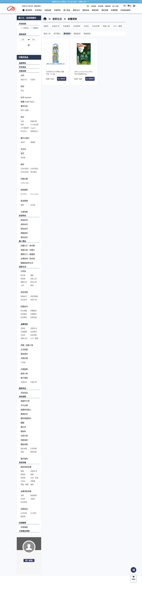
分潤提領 (93, 6)
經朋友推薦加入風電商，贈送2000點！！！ (70, 2)
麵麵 (22, 423)
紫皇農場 (24, 201)
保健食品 (24, 509)
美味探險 (22, 397)
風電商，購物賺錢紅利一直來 (41, 592)
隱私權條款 (87, 593)
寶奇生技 (24, 106)
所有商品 (22, 67)
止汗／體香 (117, 26)
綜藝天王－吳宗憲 (28, 246)
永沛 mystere (26, 97)
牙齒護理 (66, 26)
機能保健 (24, 444)
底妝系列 (24, 224)
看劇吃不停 (25, 401)
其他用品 (24, 393)
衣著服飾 (24, 369)
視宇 (22, 117)
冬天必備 (24, 405)
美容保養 (22, 462)
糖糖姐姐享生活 (27, 263)
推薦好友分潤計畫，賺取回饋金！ (32, 6)
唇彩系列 (24, 237)
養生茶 (23, 427)
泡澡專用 (76, 26)
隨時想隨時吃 (26, 418)
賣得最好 (67, 34)
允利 (22, 75)
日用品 (23, 271)
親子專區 (24, 378)
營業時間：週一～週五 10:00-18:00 (64, 596)
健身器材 (24, 354)
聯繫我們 (107, 6)
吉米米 (23, 149)
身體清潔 (24, 324)
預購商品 (36, 28)
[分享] (133, 570)
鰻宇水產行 (25, 138)
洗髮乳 (46, 26)
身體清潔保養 (26, 491)
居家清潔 (24, 292)
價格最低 (77, 34)
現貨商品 (26, 28)
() (130, 6)
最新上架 (47, 34)
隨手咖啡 (24, 459)
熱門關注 (57, 34)
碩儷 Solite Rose (27, 102)
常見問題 (100, 6)
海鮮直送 (24, 440)
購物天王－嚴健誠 (28, 254)
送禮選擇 (22, 523)
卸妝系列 (24, 229)
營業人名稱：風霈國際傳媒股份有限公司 (66, 598)
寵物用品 (22, 388)
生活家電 (24, 350)
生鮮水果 (24, 436)
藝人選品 (22, 241)
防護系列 (24, 307)
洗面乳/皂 (55, 26)
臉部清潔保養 (26, 467)
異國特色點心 (26, 410)
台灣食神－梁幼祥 (28, 259)
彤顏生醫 (24, 179)
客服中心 (87, 588)
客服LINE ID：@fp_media (62, 591)
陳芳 (22, 164)
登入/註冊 (115, 6)
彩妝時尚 (22, 216)
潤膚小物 (106, 26)
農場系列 (24, 414)
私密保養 (95, 26)
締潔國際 (24, 190)
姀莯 (22, 86)
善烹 (22, 153)
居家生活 (22, 267)
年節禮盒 (24, 527)
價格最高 (87, 34)
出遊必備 (24, 358)
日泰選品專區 (24, 531)
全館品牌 (22, 71)
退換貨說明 (87, 591)
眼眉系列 (24, 220)
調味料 (23, 431)
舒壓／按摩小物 (27, 345)
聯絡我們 (58, 588)
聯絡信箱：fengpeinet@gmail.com (64, 593)
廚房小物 (24, 374)
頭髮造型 (24, 233)
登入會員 (29, 560)
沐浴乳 (86, 26)
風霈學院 (22, 63)
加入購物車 (61, 79)
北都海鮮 (24, 212)
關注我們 (99, 588)
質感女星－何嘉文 (28, 250)
